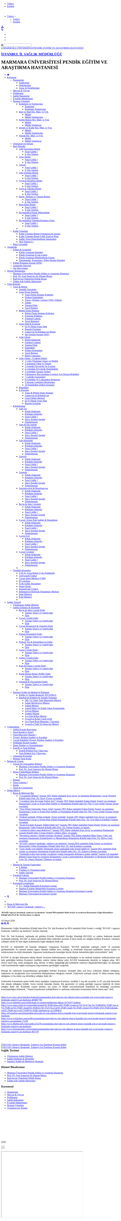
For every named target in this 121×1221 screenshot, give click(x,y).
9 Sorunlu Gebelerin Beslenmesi (40, 382)
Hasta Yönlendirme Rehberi (26, 772)
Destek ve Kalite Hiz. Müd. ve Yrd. (35, 128)
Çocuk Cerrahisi (26, 552)
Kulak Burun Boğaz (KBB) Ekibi (34, 674)
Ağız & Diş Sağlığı (28, 424)
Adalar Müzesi (32, 705)
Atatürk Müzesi (32, 713)
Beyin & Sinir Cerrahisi (30, 504)
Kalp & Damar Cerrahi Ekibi (32, 666)
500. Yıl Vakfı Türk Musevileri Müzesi (43, 700)
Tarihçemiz (24, 82)
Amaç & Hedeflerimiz (29, 88)
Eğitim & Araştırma (22, 249)
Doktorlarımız (31, 422)
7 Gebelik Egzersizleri (35, 377)
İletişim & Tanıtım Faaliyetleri (27, 864)
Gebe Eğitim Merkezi (35, 398)
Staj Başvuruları (20, 268)
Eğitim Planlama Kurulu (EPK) (27, 263)
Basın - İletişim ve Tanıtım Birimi (34, 196)
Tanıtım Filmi (31, 305)
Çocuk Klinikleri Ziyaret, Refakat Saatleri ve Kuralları (38, 740)
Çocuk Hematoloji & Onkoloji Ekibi (36, 626)
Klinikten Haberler (33, 414)
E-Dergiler (24, 390)
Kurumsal (11, 77)
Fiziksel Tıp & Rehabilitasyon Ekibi (35, 642)
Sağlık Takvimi (26, 872)
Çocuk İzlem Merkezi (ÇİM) (32, 578)
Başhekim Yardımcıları (35, 109)
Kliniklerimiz (19, 406)
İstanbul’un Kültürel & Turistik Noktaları (38, 697)
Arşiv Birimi (25, 157)
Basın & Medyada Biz (23, 793)
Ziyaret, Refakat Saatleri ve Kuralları (30, 737)
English (10, 6)
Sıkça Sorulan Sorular (35, 419)
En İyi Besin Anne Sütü (36, 326)
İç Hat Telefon (31, 154)
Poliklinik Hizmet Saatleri (25, 742)
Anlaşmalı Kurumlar (22, 756)
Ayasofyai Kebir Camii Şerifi (38, 719)
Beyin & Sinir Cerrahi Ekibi (32, 610)
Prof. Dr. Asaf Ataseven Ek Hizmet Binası (32, 276)
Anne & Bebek (20, 287)
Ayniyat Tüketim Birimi (30, 188)
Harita (16, 785)
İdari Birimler (19, 146)
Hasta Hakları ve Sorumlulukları (28, 745)
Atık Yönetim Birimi (28, 173)
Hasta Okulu (25, 586)
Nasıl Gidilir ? (31, 151)
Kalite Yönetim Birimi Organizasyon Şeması (39, 234)
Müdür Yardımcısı (33, 125)
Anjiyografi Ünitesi (28, 575)
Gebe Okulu (24, 337)
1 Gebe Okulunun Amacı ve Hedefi (41, 361)
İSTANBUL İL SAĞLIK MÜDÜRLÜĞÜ (31, 54)
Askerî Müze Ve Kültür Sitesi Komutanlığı (44, 708)
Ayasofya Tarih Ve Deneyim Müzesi (42, 724)
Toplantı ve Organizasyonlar (32, 870)
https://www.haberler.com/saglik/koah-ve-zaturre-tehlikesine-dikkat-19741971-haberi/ (41, 1002)
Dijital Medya (13, 790)
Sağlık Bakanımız (21, 96)
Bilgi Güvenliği (20, 244)
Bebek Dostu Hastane (29, 310)
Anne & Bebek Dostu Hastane (39, 393)
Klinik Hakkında (32, 411)
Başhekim (29, 106)
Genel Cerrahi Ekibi (28, 650)
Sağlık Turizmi (14, 602)
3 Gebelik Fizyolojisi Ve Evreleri (40, 366)
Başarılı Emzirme (33, 329)
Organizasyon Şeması (23, 143)
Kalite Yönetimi (20, 231)
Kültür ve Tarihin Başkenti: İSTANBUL (38, 695)
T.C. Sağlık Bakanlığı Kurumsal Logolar (38, 886)
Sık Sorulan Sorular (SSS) (37, 334)
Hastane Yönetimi (21, 101)
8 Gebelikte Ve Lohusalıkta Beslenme (42, 379)
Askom (22, 165)
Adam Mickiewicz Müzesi (37, 703)
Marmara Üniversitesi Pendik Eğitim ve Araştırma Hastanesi (41, 273)
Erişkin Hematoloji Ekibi (30, 634)
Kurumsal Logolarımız (23, 883)
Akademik (12, 247)
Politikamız (18, 93)
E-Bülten (23, 867)
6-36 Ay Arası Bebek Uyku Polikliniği (37, 573)
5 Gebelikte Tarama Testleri (37, 371)
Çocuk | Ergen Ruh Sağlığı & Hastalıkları (38, 520)
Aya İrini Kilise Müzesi (35, 716)
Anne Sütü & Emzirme (29, 324)
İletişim (16, 780)
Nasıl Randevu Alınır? (23, 732)
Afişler (28, 302)
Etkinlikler (24, 387)
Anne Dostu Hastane (28, 292)
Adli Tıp (23, 408)
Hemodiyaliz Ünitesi (28, 589)
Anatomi (23, 472)
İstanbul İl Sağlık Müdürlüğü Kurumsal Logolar (41, 888)
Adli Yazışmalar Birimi (29, 149)
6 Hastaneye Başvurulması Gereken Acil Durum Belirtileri (52, 374)
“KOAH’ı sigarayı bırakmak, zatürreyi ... (26, 907)
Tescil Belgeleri (32, 321)
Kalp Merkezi (25, 597)
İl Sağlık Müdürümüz (23, 98)
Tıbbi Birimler (13, 284)
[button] (11, 16)
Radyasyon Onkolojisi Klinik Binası (30, 279)
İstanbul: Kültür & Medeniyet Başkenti (31, 692)
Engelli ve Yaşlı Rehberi (24, 748)
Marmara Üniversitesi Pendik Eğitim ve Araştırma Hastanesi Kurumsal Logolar (56, 891)
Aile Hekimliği (26, 440)
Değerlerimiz (25, 85)
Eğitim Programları (33, 350)
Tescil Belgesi (31, 308)
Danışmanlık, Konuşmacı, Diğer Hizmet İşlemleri (42, 260)
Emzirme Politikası (33, 316)
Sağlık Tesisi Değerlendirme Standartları (37, 239)
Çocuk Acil (24, 536)
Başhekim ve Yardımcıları (31, 104)
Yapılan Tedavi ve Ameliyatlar (39, 613)
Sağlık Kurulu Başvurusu (25, 729)
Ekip (27, 615)
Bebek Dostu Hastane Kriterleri (39, 313)
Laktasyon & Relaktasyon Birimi (40, 332)
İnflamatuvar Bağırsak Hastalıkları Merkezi (39, 591)
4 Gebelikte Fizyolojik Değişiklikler (41, 369)
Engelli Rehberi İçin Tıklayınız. (33, 750)
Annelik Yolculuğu (27, 289)
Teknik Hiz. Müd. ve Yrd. (31, 135)
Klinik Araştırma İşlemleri (31, 252)
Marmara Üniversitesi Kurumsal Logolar (38, 894)
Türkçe (10, 3)
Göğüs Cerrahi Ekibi (28, 658)
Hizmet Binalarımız (16, 271)
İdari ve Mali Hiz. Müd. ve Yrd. (34, 112)
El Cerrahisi (24, 581)
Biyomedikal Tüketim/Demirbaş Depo (37, 220)
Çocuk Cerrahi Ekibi (28, 618)
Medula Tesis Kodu (22, 758)
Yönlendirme (13, 727)
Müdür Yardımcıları (34, 117)
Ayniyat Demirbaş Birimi (30, 181)
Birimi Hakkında (32, 340)
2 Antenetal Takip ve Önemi (38, 363)
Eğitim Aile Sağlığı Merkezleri (27, 281)
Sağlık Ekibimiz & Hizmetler (26, 607)
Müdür (28, 114)
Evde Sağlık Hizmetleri (30, 583)
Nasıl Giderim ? (20, 782)
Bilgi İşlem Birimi (27, 204)
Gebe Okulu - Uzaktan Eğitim (33, 358)
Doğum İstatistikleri (34, 297)
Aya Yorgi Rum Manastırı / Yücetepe (42, 721)
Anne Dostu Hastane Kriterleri (39, 295)
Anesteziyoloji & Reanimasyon (33, 488)
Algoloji (23, 456)
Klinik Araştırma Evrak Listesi (33, 255)
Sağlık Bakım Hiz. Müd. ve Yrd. (34, 120)
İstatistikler (30, 348)
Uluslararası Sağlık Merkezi (26, 605)
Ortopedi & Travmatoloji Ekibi (33, 682)
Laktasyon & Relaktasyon (37, 395)
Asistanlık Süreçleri (22, 265)
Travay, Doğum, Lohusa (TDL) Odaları (43, 300)
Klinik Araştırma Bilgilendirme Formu (36, 257)
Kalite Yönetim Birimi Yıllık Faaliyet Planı (39, 236)
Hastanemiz (18, 80)
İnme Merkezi (25, 594)
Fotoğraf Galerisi (33, 318)
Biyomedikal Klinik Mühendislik (34, 212)
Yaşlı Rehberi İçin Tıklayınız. (32, 753)
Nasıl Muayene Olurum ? (25, 735)
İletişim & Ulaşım (15, 761)
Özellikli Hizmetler (22, 570)
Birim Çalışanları (33, 355)
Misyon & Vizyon (21, 90)
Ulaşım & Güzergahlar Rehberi (27, 764)
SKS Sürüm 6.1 (26, 241)
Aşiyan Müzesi (32, 711)
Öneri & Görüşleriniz (23, 788)
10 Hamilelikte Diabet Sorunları (39, 385)
